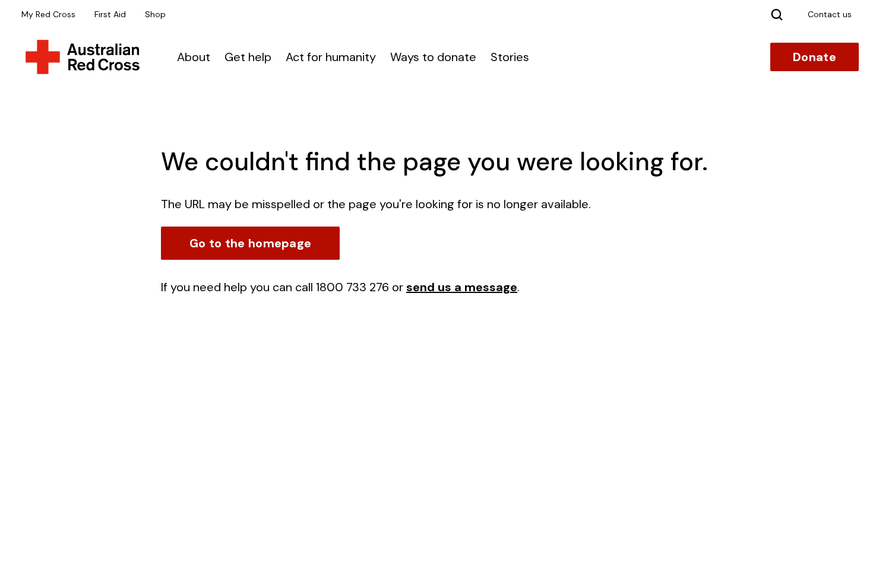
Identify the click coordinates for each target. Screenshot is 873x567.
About (193, 57)
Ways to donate (433, 57)
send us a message (461, 287)
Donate (814, 57)
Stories (510, 57)
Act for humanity (331, 57)
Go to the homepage (250, 243)
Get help (247, 57)
